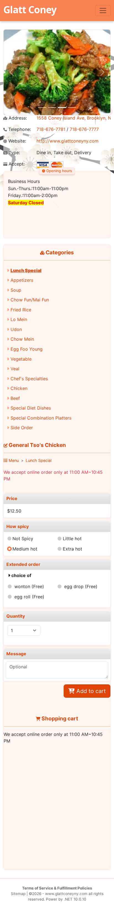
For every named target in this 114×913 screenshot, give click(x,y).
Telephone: (19, 129)
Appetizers (22, 280)
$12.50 (14, 511)
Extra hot (72, 549)
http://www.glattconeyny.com (68, 141)
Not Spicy (22, 538)
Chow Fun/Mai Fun (30, 299)
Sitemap (18, 893)
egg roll (29, 596)
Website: (16, 141)
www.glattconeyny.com (66, 893)
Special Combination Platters (41, 418)
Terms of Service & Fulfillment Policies (57, 888)
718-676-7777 (84, 129)
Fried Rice (21, 309)
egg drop (80, 586)
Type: (13, 152)
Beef (15, 398)
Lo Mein (19, 319)
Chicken (19, 388)
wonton (29, 586)
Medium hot (24, 549)
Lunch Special (26, 270)
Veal (15, 368)
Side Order (22, 427)
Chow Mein (22, 339)
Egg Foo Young (27, 349)
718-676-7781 (51, 129)
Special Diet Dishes (31, 408)
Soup (16, 290)
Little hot (72, 538)
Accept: (16, 164)
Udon (16, 329)
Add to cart (90, 691)
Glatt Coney (29, 9)
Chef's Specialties (29, 378)
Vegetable (21, 359)
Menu (13, 460)
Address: (17, 118)
